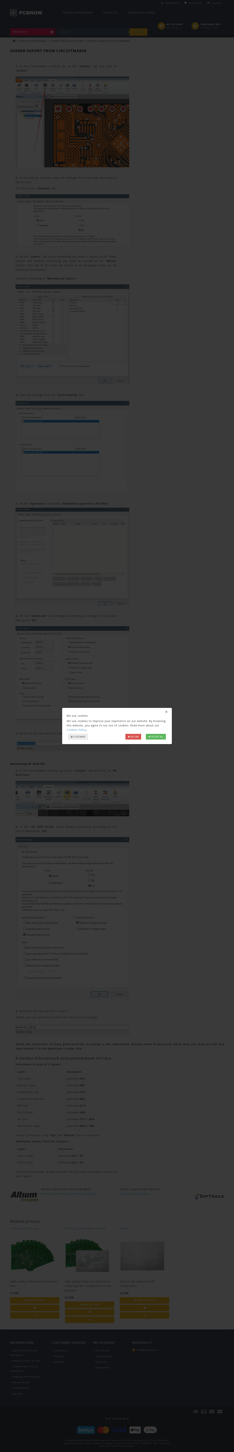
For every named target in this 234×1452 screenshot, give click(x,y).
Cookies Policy (76, 729)
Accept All (157, 736)
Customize (79, 736)
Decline (134, 736)
